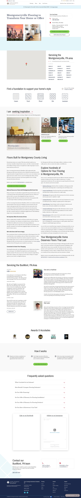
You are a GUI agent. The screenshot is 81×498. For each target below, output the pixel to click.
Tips (40, 3)
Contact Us (66, 490)
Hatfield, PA (68, 73)
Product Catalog (55, 485)
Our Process (45, 3)
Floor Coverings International (54, 444)
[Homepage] (15, 482)
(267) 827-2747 (55, 19)
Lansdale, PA (59, 75)
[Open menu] (78, 495)
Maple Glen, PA (68, 75)
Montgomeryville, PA (52, 77)
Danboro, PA (50, 68)
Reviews (54, 492)
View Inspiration (46, 140)
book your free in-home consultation (56, 257)
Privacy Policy (63, 496)
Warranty (65, 487)
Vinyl (42, 487)
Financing (66, 485)
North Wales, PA (60, 77)
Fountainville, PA (60, 70)
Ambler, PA (59, 66)
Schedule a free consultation (63, 466)
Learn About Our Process (40, 364)
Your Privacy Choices (47, 496)
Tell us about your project (46, 466)
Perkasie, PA (68, 77)
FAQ (73, 0)
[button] (40, 382)
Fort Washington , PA (52, 70)
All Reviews (11, 311)
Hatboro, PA (59, 73)
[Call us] (50, 18)
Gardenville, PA (68, 70)
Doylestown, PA (59, 68)
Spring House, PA (51, 79)
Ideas (36, 3)
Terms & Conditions (57, 496)
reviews (38, 241)
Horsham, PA (51, 75)
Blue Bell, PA (68, 66)
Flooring (31, 3)
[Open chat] (76, 495)
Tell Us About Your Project (59, 34)
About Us (71, 0)
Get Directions (26, 486)
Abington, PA (51, 66)
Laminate (43, 485)
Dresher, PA (68, 68)
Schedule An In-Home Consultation (59, 31)
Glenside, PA (51, 73)
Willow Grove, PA (60, 79)
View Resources (63, 140)
